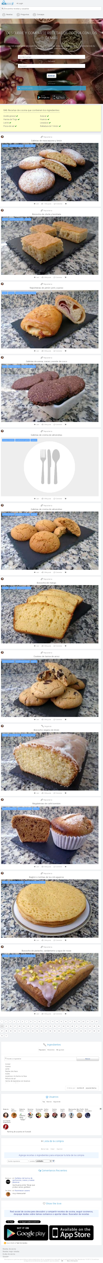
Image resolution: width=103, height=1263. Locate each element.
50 (15, 1031)
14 (57, 1021)
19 (79, 1021)
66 (85, 1031)
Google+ (6, 1257)
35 (50, 1026)
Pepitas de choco (11, 1071)
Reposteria (47, 137)
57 (46, 1031)
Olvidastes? (51, 70)
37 (59, 1026)
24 (2, 1026)
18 (75, 1021)
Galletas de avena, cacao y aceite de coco (46, 361)
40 (72, 1026)
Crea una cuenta (26, 88)
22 (92, 1021)
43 (85, 1026)
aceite (7, 1074)
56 (41, 1031)
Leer (37, 204)
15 (61, 1021)
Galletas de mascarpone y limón (46, 140)
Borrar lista (45, 1149)
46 (99, 1026)
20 (83, 1021)
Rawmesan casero (22, 1191)
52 (24, 1031)
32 (37, 1026)
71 (6, 1035)
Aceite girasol (9, 116)
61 (63, 1031)
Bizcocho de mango (46, 583)
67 (90, 1031)
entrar (51, 75)
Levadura (44, 123)
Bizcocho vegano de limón (46, 730)
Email (52, 1149)
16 (66, 1021)
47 (2, 1031)
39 (68, 1026)
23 (97, 1021)
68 (94, 1031)
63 (72, 1031)
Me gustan (60, 1050)
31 (33, 1026)
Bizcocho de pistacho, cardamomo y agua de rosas (46, 951)
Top (43, 1102)
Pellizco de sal (10, 1079)
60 (59, 1031)
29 (24, 1026)
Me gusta (47, 204)
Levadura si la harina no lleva (16, 1076)
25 (6, 1026)
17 (70, 1021)
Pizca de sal (9, 126)
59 (55, 1031)
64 (77, 1031)
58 (50, 1031)
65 (81, 1031)
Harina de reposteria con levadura (17, 1081)
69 (99, 1031)
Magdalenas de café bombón (46, 803)
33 (41, 1026)
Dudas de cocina (9, 1254)
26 (11, 1026)
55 (37, 1031)
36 (55, 1026)
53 (28, 1031)
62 (68, 1031)
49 (11, 1031)
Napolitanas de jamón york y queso (46, 288)
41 (77, 1026)
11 (44, 1021)
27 (15, 1026)
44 (90, 1026)
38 (63, 1026)
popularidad (90, 1088)
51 (19, 1031)
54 (33, 1031)
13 (52, 1021)
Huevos (43, 119)
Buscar (87, 1059)
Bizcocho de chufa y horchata (46, 214)
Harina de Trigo (10, 119)
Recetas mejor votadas (11, 1251)
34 (46, 1026)
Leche (6, 123)
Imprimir (60, 1149)
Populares (42, 1050)
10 (39, 1021)
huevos (8, 1066)
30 (28, 1026)
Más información (72, 1261)
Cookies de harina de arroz (46, 656)
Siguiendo (56, 1102)
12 (48, 1021)
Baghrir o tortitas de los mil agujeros (46, 877)
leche (7, 1069)
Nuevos (49, 1102)
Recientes (51, 1050)
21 (88, 1021)
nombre (79, 1088)
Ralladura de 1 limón (49, 126)
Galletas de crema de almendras (46, 435)
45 (94, 1026)
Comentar (59, 204)
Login (20, 3)
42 (81, 1026)
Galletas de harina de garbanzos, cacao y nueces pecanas (23, 1180)
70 (2, 1035)
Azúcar (43, 116)
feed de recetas (21, 1243)
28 (19, 1026)
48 (6, 1031)
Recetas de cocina (8, 2)
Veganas (48, 726)
